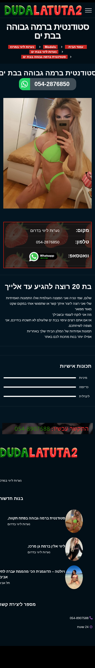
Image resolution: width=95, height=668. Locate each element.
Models (50, 47)
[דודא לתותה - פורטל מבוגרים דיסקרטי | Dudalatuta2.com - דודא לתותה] (43, 10)
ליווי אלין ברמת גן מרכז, (46, 546)
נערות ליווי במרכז (22, 47)
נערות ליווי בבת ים (44, 52)
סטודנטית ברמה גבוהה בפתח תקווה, (36, 518)
